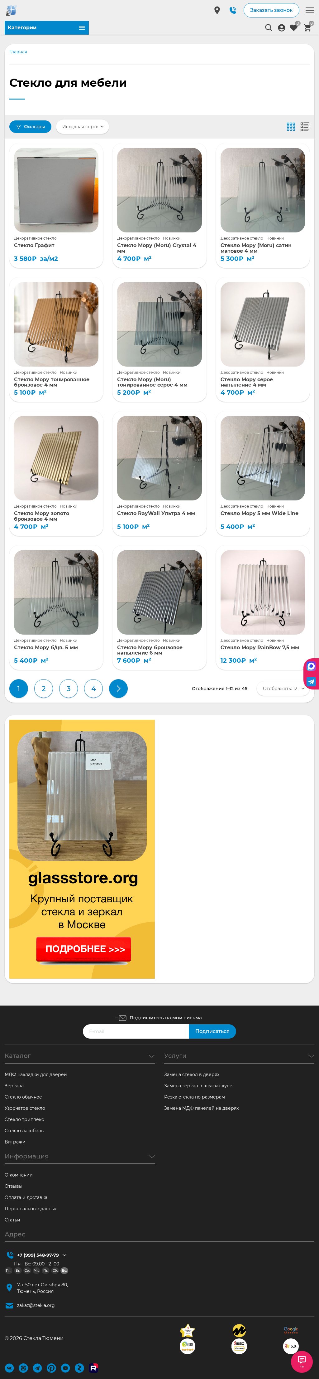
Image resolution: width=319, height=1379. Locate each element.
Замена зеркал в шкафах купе (198, 1086)
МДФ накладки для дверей (36, 1074)
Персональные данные (31, 1208)
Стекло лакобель (24, 1130)
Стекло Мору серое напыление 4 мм (247, 382)
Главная (18, 52)
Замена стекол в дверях (191, 1074)
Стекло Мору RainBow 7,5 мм (260, 648)
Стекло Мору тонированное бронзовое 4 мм (51, 382)
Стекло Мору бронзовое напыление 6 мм (150, 650)
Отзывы (13, 1186)
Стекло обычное (23, 1097)
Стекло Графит (34, 245)
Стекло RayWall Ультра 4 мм (156, 513)
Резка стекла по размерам (194, 1097)
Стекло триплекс (24, 1119)
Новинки (171, 238)
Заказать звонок (271, 10)
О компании (19, 1175)
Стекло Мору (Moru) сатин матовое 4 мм (256, 248)
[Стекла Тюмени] (18, 10)
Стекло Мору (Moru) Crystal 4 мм (156, 248)
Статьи (12, 1220)
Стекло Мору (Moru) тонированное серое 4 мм (152, 382)
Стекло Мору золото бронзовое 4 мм (41, 516)
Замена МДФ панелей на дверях (201, 1108)
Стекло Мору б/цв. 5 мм (46, 648)
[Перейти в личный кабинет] (281, 28)
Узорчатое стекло (25, 1108)
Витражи (15, 1142)
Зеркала (14, 1086)
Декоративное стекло (35, 238)
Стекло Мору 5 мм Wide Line (259, 513)
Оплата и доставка (26, 1197)
